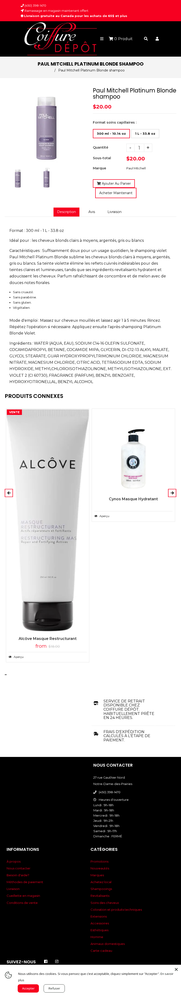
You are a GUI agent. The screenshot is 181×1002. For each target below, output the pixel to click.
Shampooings (101, 889)
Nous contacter (18, 868)
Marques (97, 875)
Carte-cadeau (101, 950)
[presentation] (5, 188)
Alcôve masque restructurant (48, 638)
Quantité (100, 147)
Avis (91, 212)
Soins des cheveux (104, 903)
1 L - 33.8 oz (145, 133)
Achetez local (100, 882)
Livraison (114, 212)
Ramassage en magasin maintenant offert (56, 11)
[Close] (176, 969)
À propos (14, 861)
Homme (96, 937)
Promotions (99, 861)
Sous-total (102, 158)
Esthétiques (99, 930)
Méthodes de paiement (25, 882)
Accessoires (99, 923)
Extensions (98, 916)
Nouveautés (99, 868)
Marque (99, 168)
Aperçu (18, 657)
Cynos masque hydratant (133, 499)
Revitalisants (99, 896)
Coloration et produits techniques (116, 909)
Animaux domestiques (107, 944)
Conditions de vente (22, 903)
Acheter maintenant (115, 193)
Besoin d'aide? (18, 875)
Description (66, 212)
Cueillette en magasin (23, 896)
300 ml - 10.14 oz (111, 133)
